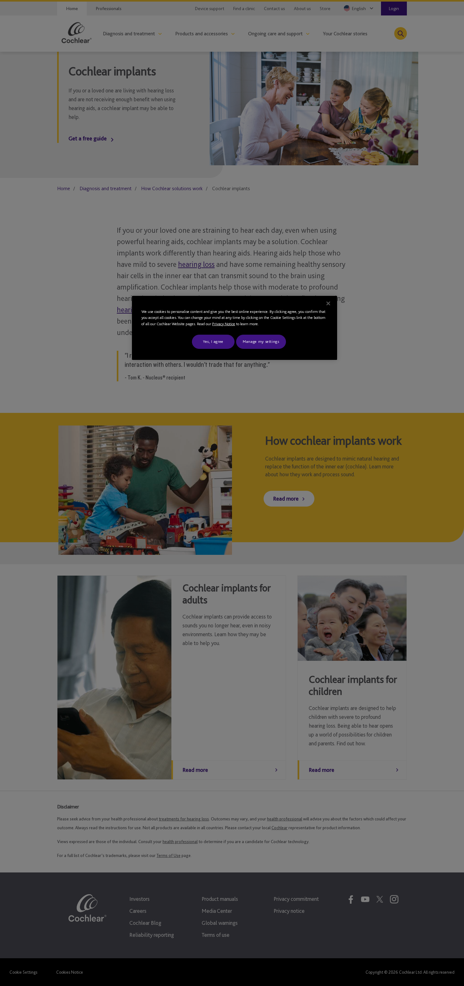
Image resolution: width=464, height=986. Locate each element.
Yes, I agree (213, 341)
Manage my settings (261, 341)
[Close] (328, 303)
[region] (234, 328)
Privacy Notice (223, 323)
